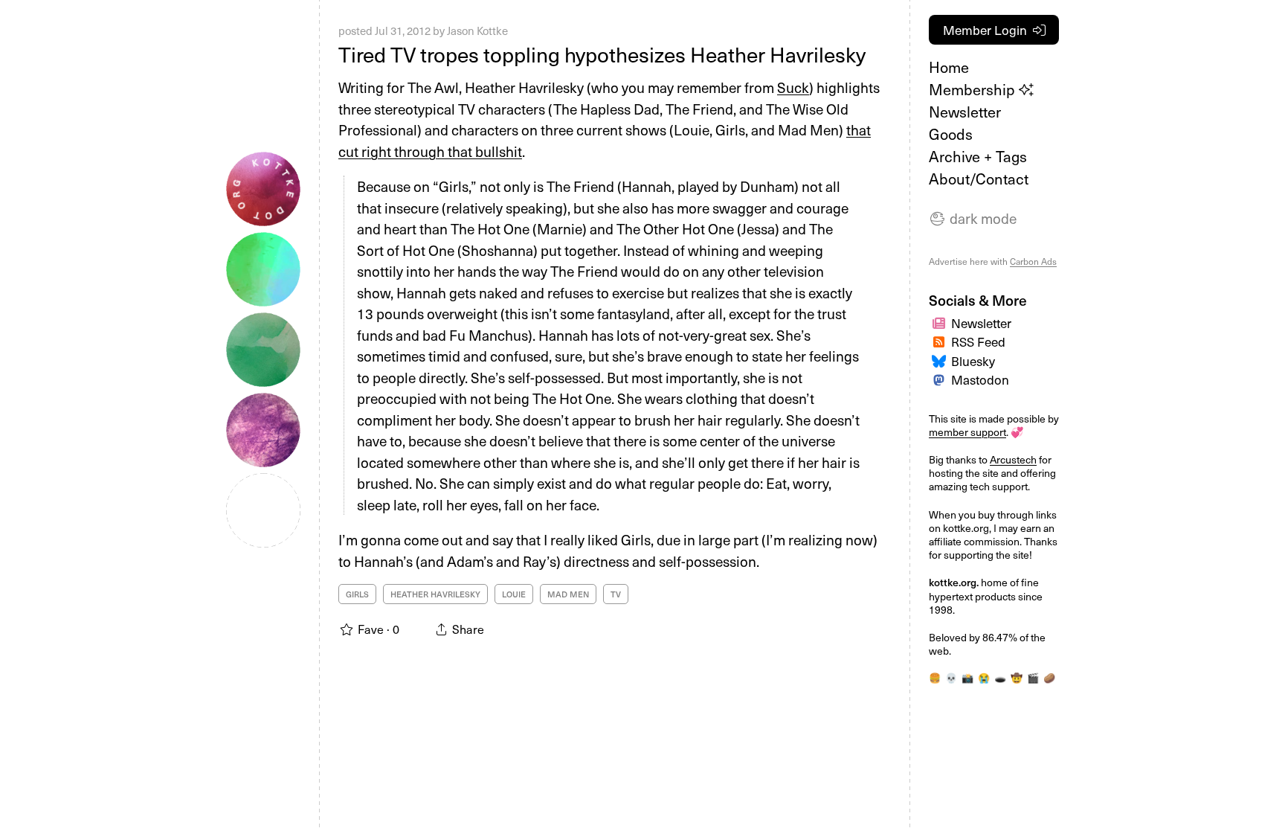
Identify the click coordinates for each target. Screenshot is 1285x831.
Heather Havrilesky (435, 594)
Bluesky (973, 360)
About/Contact (978, 178)
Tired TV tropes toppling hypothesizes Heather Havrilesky (602, 54)
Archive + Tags (978, 156)
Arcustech (1013, 459)
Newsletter (965, 111)
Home (949, 67)
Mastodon (980, 379)
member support (967, 432)
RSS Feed (978, 341)
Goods (951, 134)
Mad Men (568, 594)
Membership (974, 89)
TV (616, 594)
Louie (514, 594)
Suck (793, 87)
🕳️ (1000, 677)
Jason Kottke (477, 30)
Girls (357, 594)
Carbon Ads (1033, 261)
